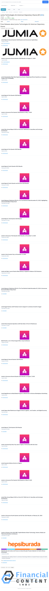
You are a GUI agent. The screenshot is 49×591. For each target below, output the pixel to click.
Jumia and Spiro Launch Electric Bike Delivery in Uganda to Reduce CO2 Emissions (21, 271)
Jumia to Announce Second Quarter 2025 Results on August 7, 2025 (18, 376)
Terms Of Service (36, 581)
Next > (12, 28)
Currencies (10, 12)
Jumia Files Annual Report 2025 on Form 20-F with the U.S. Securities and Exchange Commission (21, 130)
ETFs (14, 9)
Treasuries (20, 12)
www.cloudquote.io (33, 578)
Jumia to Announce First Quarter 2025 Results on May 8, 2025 (16, 480)
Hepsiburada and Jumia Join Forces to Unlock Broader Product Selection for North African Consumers (23, 551)
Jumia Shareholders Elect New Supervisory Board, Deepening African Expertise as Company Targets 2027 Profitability (23, 77)
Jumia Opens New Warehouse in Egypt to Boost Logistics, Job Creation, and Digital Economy (24, 410)
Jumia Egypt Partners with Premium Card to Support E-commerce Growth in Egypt (21, 306)
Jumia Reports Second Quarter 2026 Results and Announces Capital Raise (19, 40)
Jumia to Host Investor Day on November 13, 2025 (13, 254)
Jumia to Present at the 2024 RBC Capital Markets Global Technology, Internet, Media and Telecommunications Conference (23, 533)
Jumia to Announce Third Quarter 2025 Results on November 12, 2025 (18, 235)
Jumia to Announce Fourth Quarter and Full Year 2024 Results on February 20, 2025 (21, 515)
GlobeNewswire (5, 562)
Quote (8, 21)
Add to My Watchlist (23, 19)
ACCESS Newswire (5, 45)
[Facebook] (23, 584)
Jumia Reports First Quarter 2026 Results (11, 95)
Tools (19, 9)
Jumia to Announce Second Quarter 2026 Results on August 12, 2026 (18, 58)
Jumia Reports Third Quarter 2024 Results (11, 427)
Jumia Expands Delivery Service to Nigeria (11, 463)
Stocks (9, 9)
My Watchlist (13, 5)
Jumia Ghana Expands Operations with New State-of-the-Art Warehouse (19, 323)
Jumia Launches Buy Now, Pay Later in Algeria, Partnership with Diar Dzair (19, 444)
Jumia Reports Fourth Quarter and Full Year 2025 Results (15, 183)
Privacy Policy (28, 581)
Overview (3, 12)
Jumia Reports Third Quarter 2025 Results (11, 218)
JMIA (42, 15)
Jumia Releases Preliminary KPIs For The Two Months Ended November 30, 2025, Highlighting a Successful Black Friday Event (24, 201)
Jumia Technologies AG (6, 43)
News (7, 12)
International (15, 12)
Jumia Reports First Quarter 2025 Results (11, 149)
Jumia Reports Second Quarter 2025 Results (12, 359)
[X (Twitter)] (20, 584)
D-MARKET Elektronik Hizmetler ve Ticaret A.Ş (9, 560)
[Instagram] (29, 584)
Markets (3, 9)
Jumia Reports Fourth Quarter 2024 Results (11, 166)
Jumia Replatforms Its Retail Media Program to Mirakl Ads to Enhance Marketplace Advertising (24, 393)
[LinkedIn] (26, 584)
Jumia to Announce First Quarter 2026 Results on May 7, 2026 (16, 112)
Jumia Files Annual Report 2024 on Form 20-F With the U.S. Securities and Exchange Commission (22, 498)
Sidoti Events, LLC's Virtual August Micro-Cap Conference (15, 340)
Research (37, 21)
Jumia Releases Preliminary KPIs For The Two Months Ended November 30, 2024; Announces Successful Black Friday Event (24, 289)
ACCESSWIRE (4, 431)
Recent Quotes (4, 5)
